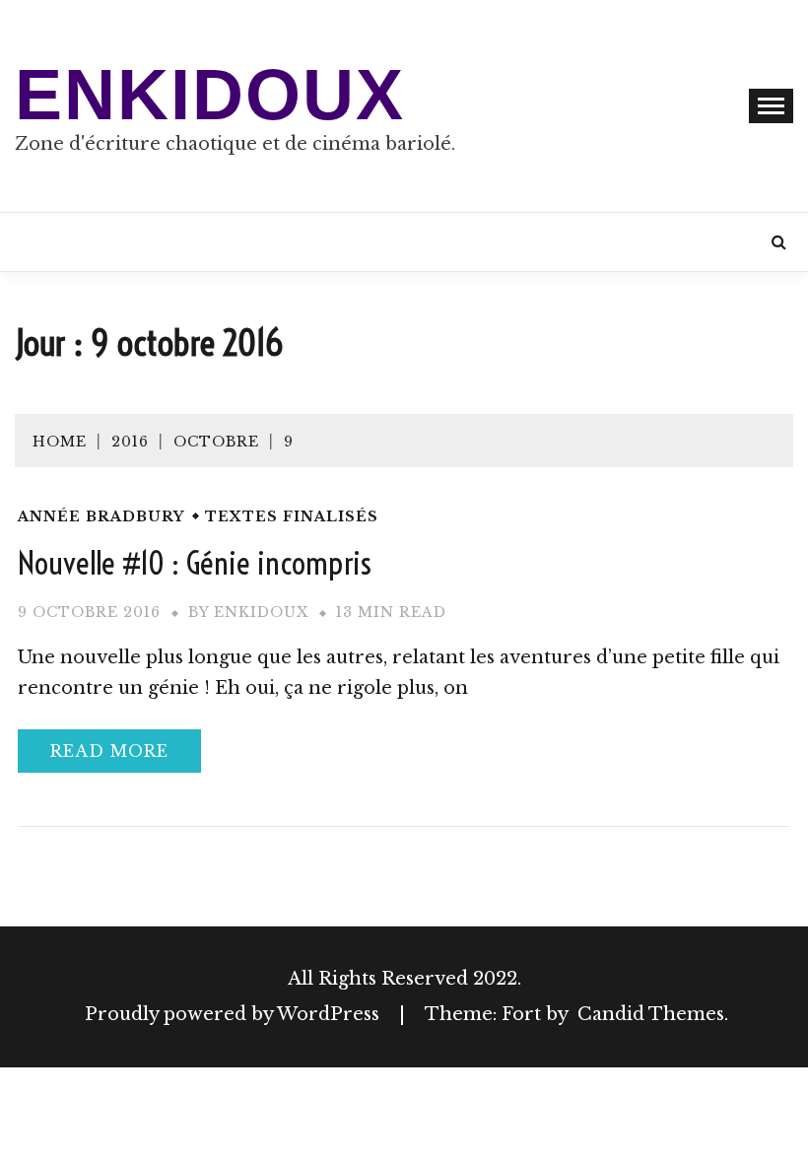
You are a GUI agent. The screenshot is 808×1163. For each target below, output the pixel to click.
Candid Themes (650, 1014)
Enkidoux (210, 94)
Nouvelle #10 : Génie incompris (194, 562)
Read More (109, 751)
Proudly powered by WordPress (234, 1014)
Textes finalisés (291, 516)
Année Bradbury (101, 516)
